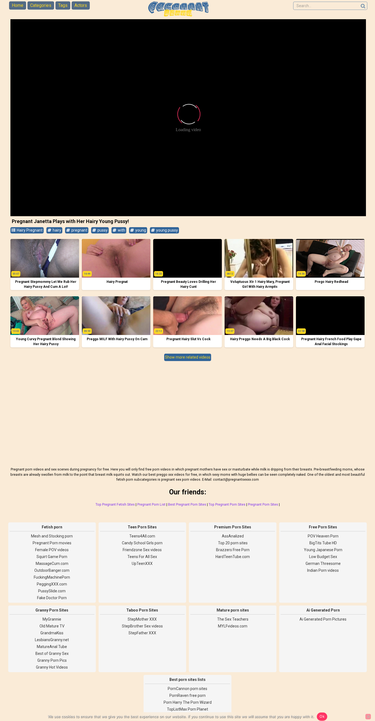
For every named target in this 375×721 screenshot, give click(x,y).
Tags (63, 5)
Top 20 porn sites (233, 543)
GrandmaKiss (51, 633)
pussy (102, 230)
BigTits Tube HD (323, 543)
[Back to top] (358, 696)
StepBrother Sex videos (142, 626)
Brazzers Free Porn (233, 550)
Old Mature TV (52, 626)
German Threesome (323, 563)
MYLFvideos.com (232, 626)
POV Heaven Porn (323, 536)
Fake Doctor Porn (52, 598)
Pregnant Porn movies (52, 543)
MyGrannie (52, 619)
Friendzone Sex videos (142, 550)
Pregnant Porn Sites (263, 504)
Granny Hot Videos (52, 667)
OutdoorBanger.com (51, 570)
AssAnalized (233, 536)
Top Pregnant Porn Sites (227, 504)
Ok (322, 716)
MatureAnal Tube (52, 646)
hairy (56, 230)
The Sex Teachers (232, 619)
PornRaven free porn (187, 695)
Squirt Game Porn (52, 556)
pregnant (79, 230)
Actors (80, 5)
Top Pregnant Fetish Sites (115, 504)
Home (17, 5)
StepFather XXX (142, 633)
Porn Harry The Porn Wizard (188, 702)
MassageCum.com (52, 563)
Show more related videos (187, 357)
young (140, 230)
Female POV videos (52, 550)
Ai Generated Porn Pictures (323, 619)
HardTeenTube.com (233, 556)
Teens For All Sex (142, 556)
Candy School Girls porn (142, 543)
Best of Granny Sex (52, 653)
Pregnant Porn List (151, 504)
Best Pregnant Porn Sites (187, 504)
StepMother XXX (142, 619)
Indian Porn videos (323, 570)
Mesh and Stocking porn (52, 536)
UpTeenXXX (142, 563)
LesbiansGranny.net (52, 640)
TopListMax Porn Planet (187, 709)
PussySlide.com (52, 591)
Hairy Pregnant (29, 230)
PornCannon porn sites (187, 688)
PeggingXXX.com (52, 584)
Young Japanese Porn (323, 550)
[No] (368, 716)
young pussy (166, 230)
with (121, 230)
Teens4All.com (142, 536)
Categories (40, 5)
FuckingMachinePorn (52, 577)
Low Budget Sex (323, 556)
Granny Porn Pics (52, 660)
